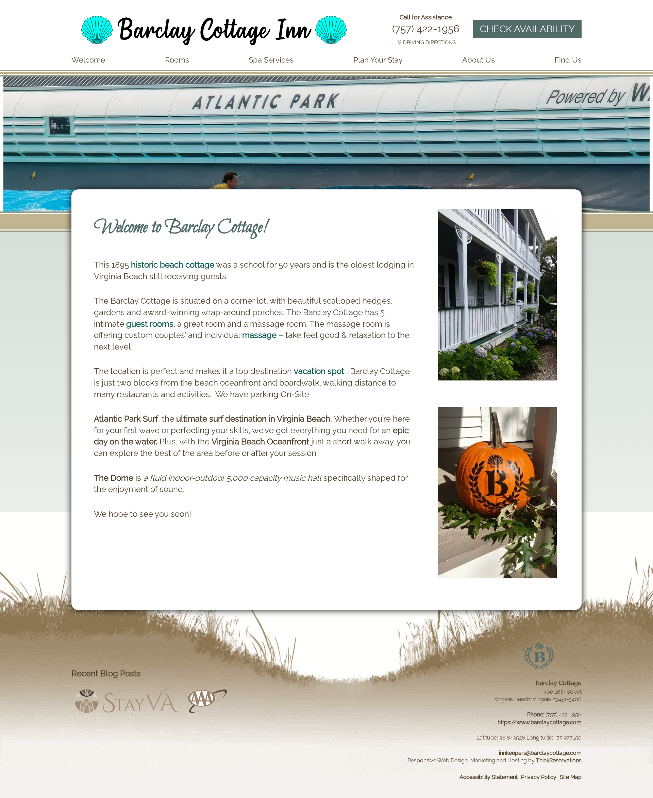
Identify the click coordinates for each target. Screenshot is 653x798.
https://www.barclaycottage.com (540, 722)
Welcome (88, 59)
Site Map (571, 777)
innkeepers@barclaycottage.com (540, 753)
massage (259, 335)
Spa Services (271, 59)
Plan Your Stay (378, 59)
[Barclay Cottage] (213, 48)
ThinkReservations (559, 760)
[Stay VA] (127, 714)
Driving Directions (429, 42)
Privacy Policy (538, 777)
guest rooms (149, 324)
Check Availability (527, 29)
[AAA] (207, 714)
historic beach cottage (172, 265)
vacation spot (319, 371)
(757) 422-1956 (425, 29)
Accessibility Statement (488, 777)
